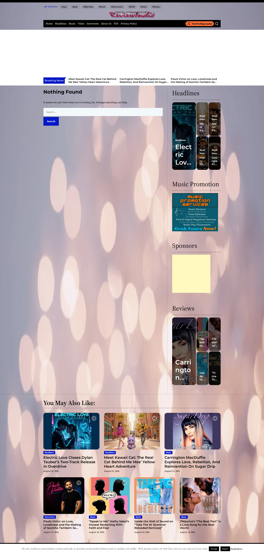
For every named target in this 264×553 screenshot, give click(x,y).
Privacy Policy (129, 23)
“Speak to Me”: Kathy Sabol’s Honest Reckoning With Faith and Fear (193, 80)
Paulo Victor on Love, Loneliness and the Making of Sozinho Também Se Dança (143, 82)
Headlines (60, 23)
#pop (74, 6)
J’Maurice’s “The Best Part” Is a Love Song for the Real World (200, 525)
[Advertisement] (132, 54)
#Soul (143, 6)
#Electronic (117, 6)
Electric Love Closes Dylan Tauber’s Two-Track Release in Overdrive (69, 462)
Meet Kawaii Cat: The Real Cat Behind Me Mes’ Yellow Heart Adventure (129, 462)
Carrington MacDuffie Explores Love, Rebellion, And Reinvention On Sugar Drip (91, 82)
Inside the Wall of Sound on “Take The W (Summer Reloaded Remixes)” (153, 525)
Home (49, 23)
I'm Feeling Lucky (202, 23)
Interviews (93, 23)
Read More (236, 548)
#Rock (102, 6)
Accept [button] (214, 549)
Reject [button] (225, 549)
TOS (116, 23)
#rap (64, 6)
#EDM (132, 6)
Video (81, 23)
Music (72, 23)
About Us (106, 23)
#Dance (156, 6)
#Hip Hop (88, 6)
